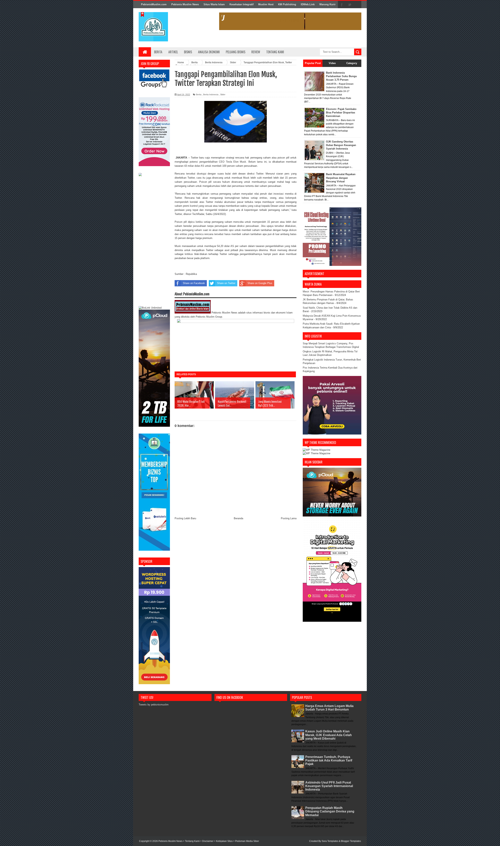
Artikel (173, 52)
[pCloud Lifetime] (154, 425)
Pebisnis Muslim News (185, 4)
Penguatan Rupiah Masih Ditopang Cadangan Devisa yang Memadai (329, 811)
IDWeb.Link (308, 4)
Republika (191, 274)
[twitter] (350, 5)
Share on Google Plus (259, 283)
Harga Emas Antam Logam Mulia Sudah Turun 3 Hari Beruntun (329, 707)
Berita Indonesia (210, 94)
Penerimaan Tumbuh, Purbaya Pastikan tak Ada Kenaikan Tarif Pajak (328, 760)
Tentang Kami (275, 52)
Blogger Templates (351, 841)
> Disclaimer (207, 841)
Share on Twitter (226, 283)
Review (255, 52)
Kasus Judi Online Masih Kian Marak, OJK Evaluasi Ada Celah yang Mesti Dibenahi (328, 735)
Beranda (238, 518)
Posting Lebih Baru (185, 518)
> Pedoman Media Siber (246, 841)
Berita (158, 52)
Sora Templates (330, 841)
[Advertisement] (154, 241)
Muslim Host (265, 4)
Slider (222, 94)
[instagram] (357, 5)
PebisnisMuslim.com (154, 4)
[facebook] (342, 5)
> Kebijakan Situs (223, 841)
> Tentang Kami (191, 841)
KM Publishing (287, 4)
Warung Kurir (327, 4)
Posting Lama (288, 518)
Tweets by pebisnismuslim (154, 704)
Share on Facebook (194, 283)
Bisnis (188, 52)
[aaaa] (290, 21)
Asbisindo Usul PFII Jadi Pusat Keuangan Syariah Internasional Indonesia (329, 786)
